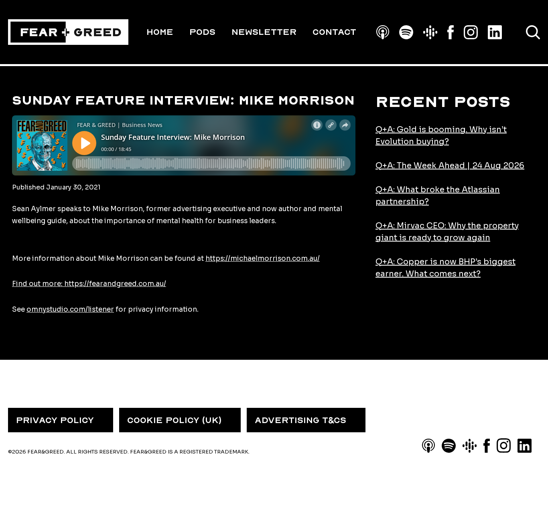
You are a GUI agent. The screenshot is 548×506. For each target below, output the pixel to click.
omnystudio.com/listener (70, 309)
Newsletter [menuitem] (263, 32)
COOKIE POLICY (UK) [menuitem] (174, 420)
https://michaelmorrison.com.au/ (262, 258)
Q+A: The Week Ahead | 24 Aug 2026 (449, 166)
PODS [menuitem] (202, 32)
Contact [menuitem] (334, 32)
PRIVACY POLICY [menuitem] (55, 420)
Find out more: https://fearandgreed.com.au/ (89, 284)
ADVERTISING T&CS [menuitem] (300, 420)
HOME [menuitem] (159, 32)
